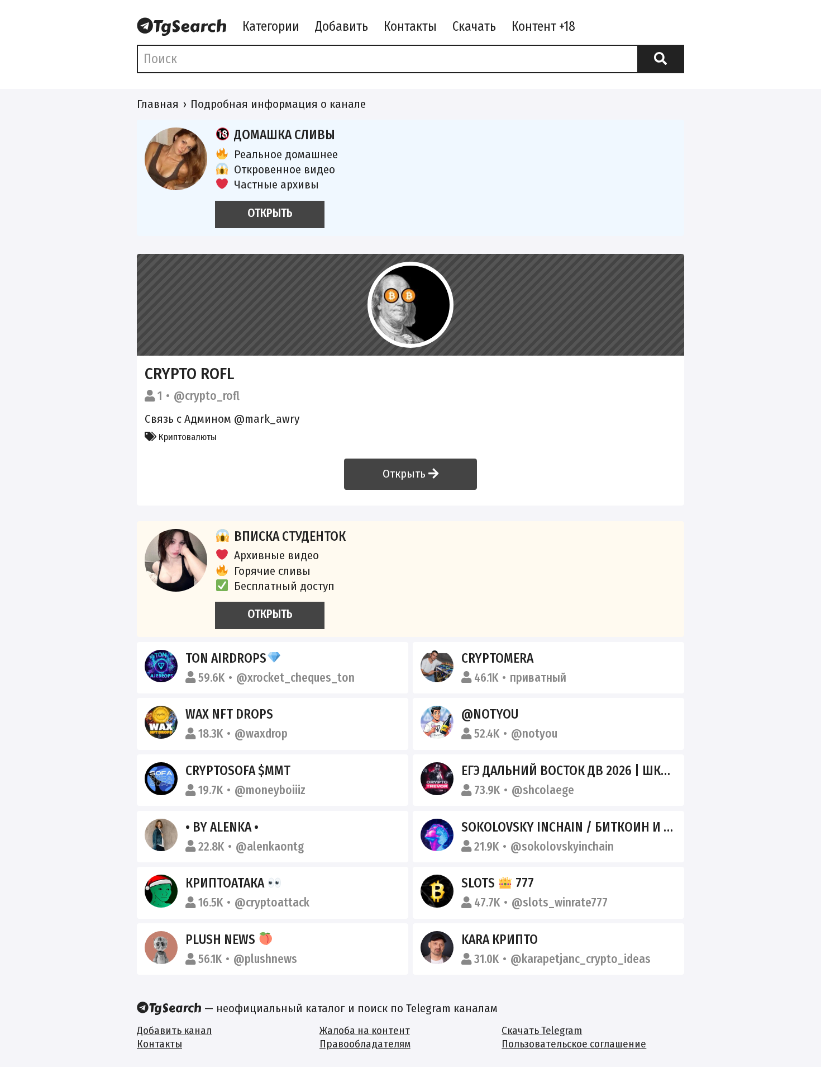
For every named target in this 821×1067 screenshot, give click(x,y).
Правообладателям (364, 1043)
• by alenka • (222, 827)
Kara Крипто (499, 939)
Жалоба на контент (364, 1030)
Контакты (410, 26)
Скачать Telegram (542, 1030)
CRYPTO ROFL (189, 374)
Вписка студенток (290, 536)
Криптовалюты (186, 436)
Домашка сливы (284, 135)
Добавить (341, 26)
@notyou (489, 714)
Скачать (474, 26)
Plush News (221, 939)
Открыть (405, 473)
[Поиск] (660, 59)
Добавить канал (174, 1030)
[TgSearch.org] (182, 27)
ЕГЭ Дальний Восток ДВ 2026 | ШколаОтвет (590, 770)
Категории (270, 26)
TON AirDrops (225, 658)
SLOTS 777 (497, 883)
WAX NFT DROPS (229, 714)
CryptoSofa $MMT (237, 770)
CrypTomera (497, 658)
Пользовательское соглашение (574, 1043)
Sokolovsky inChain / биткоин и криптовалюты (610, 827)
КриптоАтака (226, 883)
